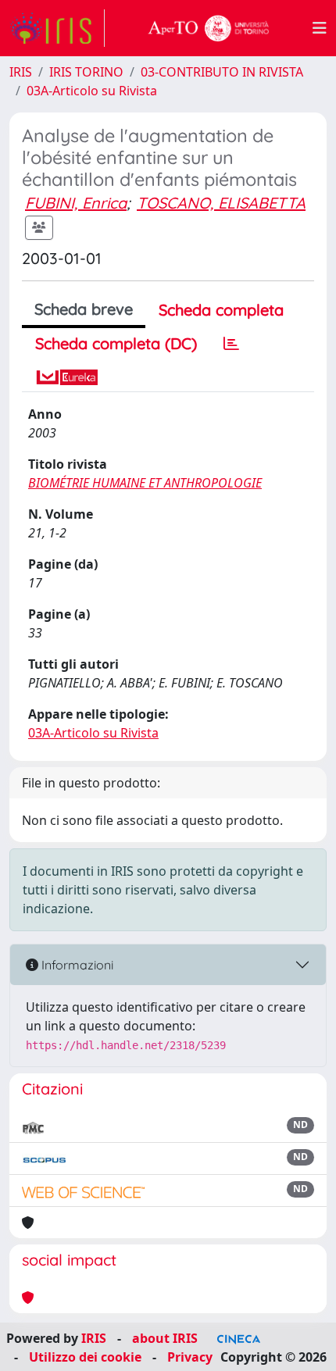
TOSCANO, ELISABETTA (221, 202)
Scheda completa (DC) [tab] (116, 343)
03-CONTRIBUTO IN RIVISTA (222, 71)
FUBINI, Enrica (76, 202)
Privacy (190, 1357)
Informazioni (75, 965)
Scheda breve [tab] (83, 309)
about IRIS (165, 1338)
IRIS (20, 71)
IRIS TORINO (86, 71)
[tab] (231, 343)
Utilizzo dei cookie (85, 1357)
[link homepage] (57, 28)
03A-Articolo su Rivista (92, 90)
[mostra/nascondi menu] (320, 28)
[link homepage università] (209, 28)
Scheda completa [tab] (221, 310)
